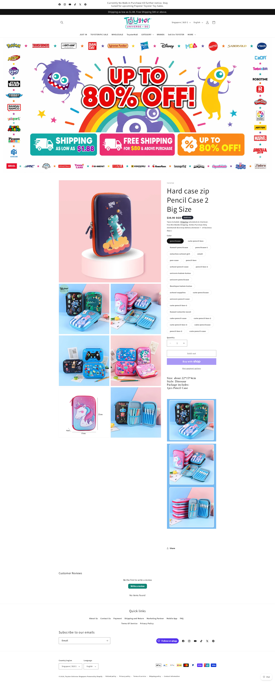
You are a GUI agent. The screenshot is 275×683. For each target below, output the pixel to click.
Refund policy (111, 676)
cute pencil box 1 (180, 306)
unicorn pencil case (181, 300)
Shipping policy (155, 676)
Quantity (171, 337)
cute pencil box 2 (204, 319)
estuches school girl (181, 254)
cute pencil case (199, 332)
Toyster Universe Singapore (76, 676)
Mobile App (172, 618)
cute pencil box (197, 242)
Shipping (184, 222)
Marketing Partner (155, 618)
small (201, 254)
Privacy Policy (147, 623)
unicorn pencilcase (181, 280)
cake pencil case (179, 319)
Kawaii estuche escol (182, 312)
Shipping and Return (134, 618)
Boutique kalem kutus (182, 287)
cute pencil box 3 (180, 325)
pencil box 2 (177, 332)
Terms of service (139, 676)
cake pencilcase (204, 325)
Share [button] (172, 548)
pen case (176, 261)
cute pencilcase (202, 293)
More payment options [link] (191, 368)
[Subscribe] (107, 640)
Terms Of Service (129, 623)
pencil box (193, 261)
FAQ (182, 618)
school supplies (179, 293)
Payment (117, 618)
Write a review (138, 586)
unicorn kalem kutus (182, 274)
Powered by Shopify (95, 676)
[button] (62, 22)
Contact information (172, 676)
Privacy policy (124, 676)
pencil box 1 (203, 267)
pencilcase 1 (203, 248)
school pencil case (180, 267)
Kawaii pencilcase (180, 248)
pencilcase (177, 242)
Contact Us (105, 618)
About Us (93, 618)
